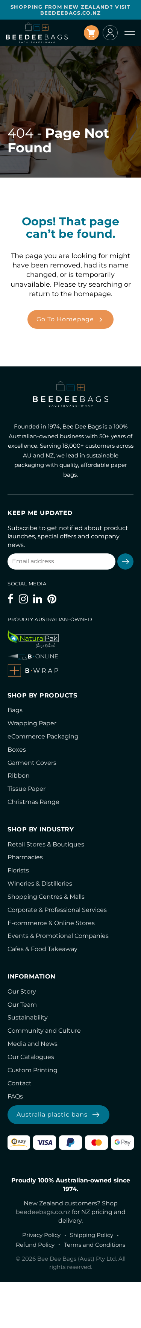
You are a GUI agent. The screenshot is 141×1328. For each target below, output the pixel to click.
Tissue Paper (26, 788)
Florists (18, 870)
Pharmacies (25, 857)
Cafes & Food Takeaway (42, 949)
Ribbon (19, 775)
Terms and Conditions (94, 1244)
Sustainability (28, 1017)
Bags (15, 710)
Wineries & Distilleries (40, 883)
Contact (20, 1083)
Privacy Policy (41, 1234)
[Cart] (91, 32)
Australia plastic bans (52, 1114)
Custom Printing (33, 1070)
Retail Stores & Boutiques (46, 844)
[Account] (110, 32)
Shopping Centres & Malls (46, 896)
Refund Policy (35, 1244)
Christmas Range (33, 801)
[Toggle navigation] (129, 32)
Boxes (17, 749)
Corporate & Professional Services (57, 909)
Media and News (33, 1043)
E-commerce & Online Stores (51, 923)
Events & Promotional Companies (58, 935)
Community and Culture (44, 1030)
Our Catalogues (31, 1057)
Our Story (22, 991)
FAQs (15, 1096)
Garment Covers (32, 762)
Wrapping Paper (32, 723)
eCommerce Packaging (43, 736)
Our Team (22, 1004)
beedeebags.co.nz (43, 1212)
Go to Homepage (65, 319)
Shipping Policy (91, 1234)
